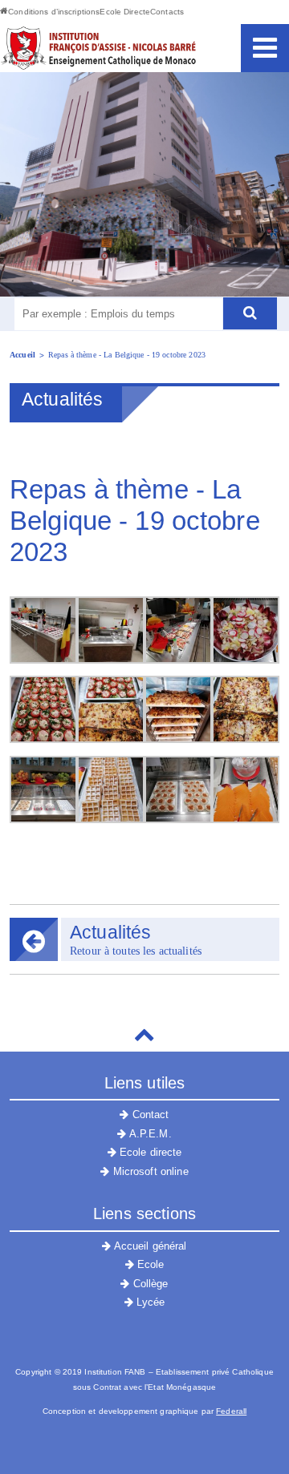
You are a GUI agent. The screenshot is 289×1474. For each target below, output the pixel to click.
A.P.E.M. (148, 1134)
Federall (231, 1411)
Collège (149, 1284)
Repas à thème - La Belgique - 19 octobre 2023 (127, 354)
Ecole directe (149, 1152)
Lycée (149, 1302)
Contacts (167, 11)
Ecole (149, 1264)
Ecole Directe (125, 11)
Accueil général (149, 1246)
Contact (149, 1115)
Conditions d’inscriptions (54, 11)
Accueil (22, 354)
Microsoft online (148, 1171)
